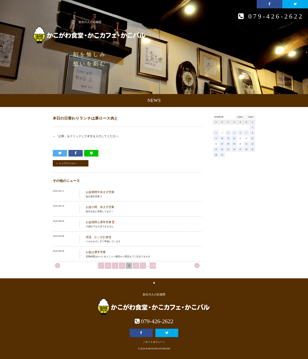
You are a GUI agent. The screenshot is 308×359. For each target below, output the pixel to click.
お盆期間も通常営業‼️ (100, 222)
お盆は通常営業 (96, 252)
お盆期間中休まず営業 (100, 192)
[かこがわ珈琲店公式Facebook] (269, 4)
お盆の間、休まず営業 (100, 207)
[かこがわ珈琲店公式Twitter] (295, 4)
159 (153, 265)
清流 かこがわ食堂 (98, 237)
